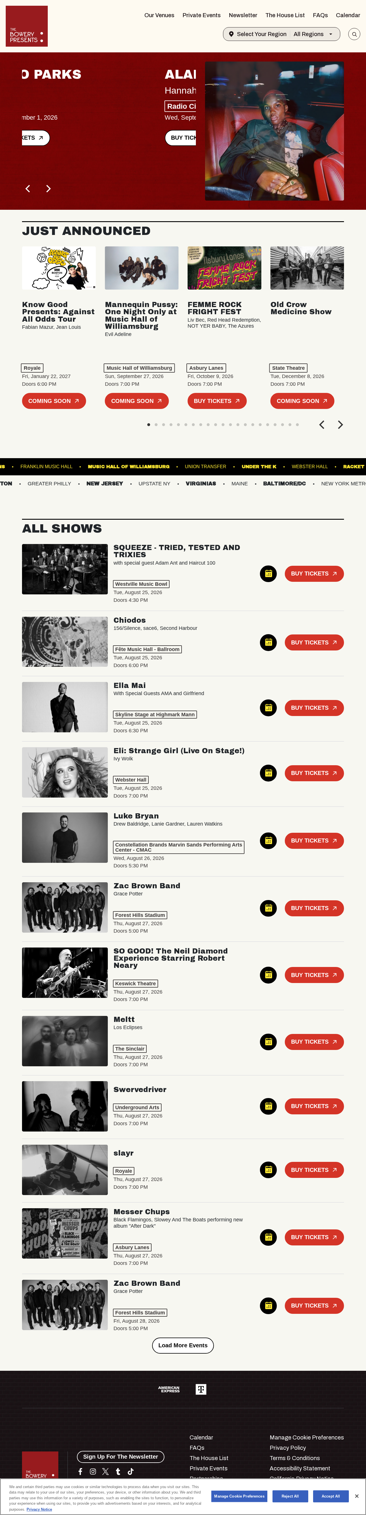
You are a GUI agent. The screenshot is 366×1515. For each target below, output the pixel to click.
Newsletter (243, 15)
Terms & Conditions (295, 1458)
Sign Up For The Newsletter (120, 1456)
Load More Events (183, 1345)
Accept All (331, 1496)
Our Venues (159, 15)
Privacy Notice (39, 1509)
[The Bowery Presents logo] (27, 26)
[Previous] (28, 188)
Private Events (201, 15)
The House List (285, 15)
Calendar (348, 15)
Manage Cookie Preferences (239, 1496)
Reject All (290, 1496)
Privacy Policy (288, 1448)
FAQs (320, 15)
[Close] (357, 1496)
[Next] (47, 188)
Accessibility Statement (300, 1468)
